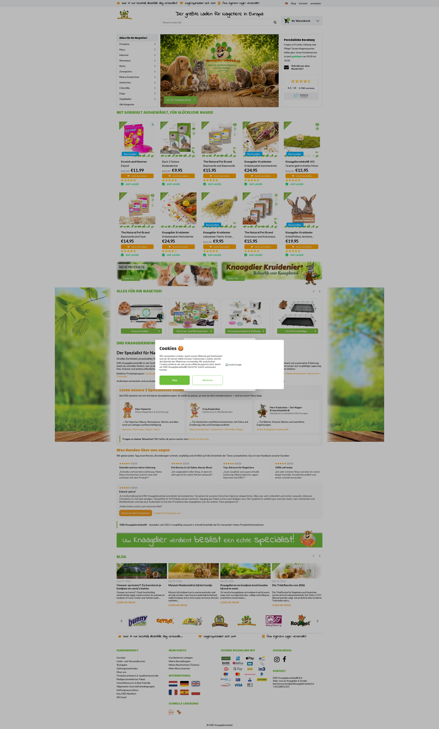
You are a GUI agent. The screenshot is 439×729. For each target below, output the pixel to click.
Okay (174, 380)
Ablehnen (207, 380)
